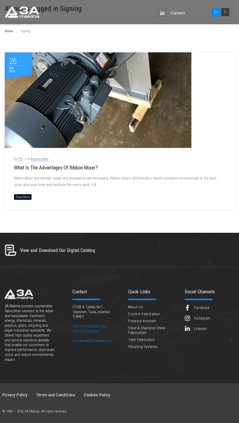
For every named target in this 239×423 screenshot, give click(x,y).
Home (9, 31)
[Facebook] (187, 308)
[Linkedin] (187, 329)
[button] (162, 13)
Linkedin (200, 328)
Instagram (202, 318)
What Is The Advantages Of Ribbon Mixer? (56, 168)
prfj (20, 159)
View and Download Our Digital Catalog (57, 250)
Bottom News (40, 159)
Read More (23, 197)
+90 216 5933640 (85, 326)
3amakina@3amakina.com (92, 341)
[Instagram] (187, 318)
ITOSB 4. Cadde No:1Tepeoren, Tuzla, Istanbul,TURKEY (91, 312)
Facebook (202, 307)
